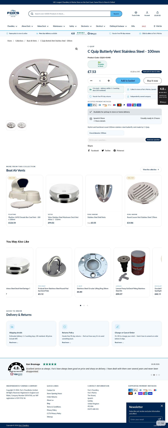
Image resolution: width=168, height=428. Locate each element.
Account (147, 15)
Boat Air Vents (32, 41)
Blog (48, 403)
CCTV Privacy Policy (54, 413)
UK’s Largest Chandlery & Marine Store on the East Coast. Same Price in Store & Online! (84, 2)
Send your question (153, 140)
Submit (116, 13)
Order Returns (52, 397)
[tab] (99, 121)
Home (9, 41)
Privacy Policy (52, 410)
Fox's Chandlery (24, 425)
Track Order (136, 15)
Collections (19, 41)
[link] (84, 369)
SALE (144, 26)
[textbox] (116, 140)
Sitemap (50, 417)
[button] (83, 33)
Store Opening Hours (54, 393)
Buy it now (152, 80)
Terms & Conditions (54, 407)
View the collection (149, 170)
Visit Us (159, 26)
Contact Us (51, 390)
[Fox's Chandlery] (13, 13)
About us (50, 400)
